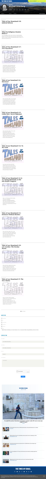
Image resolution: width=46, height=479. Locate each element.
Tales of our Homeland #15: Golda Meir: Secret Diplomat (12, 113)
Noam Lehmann (11, 436)
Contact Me (15, 13)
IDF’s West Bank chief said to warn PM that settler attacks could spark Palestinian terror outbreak (24, 427)
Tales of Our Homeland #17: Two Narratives (11, 47)
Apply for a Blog (42, 13)
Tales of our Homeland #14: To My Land (12, 146)
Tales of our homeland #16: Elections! (11, 81)
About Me (10, 13)
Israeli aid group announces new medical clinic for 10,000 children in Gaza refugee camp (23, 443)
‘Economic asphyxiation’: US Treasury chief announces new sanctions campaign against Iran (23, 451)
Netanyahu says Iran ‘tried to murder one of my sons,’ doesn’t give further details (21, 459)
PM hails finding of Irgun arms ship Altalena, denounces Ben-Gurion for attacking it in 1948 (23, 435)
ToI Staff (23, 423)
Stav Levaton (11, 428)
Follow (10, 9)
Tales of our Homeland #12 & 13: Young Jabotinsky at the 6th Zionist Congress (12, 179)
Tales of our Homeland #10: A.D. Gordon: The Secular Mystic (11, 246)
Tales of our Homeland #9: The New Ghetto (12, 280)
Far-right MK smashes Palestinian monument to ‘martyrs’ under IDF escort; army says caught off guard (23, 421)
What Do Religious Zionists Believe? (11, 32)
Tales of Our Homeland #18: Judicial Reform (11, 22)
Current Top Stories (23, 389)
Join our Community (33, 1)
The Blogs (11, 4)
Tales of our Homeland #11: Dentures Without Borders (11, 213)
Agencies (11, 452)
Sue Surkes (11, 444)
